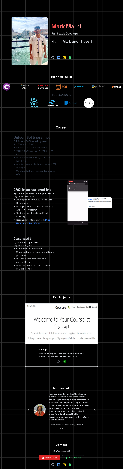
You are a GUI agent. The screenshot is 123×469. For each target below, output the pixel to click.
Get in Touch (51, 458)
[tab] (60, 428)
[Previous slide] (28, 410)
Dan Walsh (34, 223)
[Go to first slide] (94, 410)
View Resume (75, 458)
